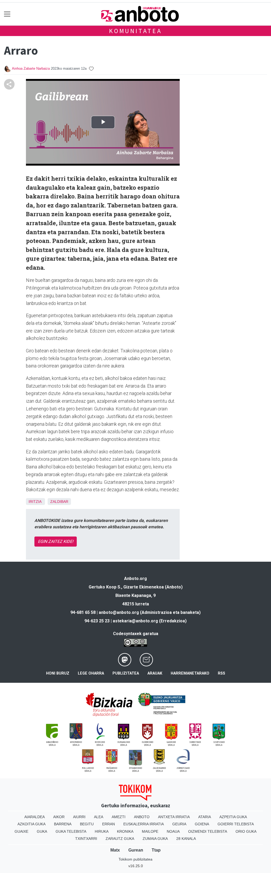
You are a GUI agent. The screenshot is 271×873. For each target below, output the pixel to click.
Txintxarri (86, 838)
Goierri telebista (236, 824)
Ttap (156, 850)
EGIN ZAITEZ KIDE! (55, 541)
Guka (42, 831)
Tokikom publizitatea (135, 859)
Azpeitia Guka (233, 817)
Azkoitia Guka (31, 824)
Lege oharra (91, 673)
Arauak (154, 673)
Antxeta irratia (174, 817)
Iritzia (35, 501)
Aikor (59, 817)
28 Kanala (186, 838)
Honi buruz (57, 673)
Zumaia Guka (155, 838)
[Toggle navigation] (7, 14)
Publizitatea (125, 673)
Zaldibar (59, 501)
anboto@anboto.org (119, 612)
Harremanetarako (190, 673)
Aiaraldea (34, 817)
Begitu (87, 824)
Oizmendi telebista (207, 831)
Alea (98, 817)
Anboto (142, 817)
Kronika (125, 831)
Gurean (135, 850)
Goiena (202, 824)
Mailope (150, 831)
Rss (221, 673)
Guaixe (21, 831)
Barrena (62, 824)
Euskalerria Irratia (143, 824)
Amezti (118, 817)
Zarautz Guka (120, 838)
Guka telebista (71, 831)
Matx (115, 850)
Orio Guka (246, 831)
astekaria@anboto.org (135, 620)
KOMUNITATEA (135, 31)
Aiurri (79, 817)
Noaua (173, 831)
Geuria (179, 824)
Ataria (204, 817)
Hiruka (102, 831)
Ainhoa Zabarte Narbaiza (31, 68)
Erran (108, 824)
